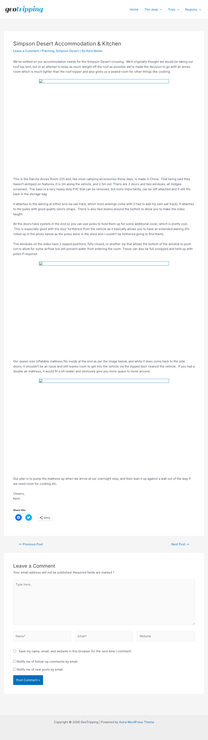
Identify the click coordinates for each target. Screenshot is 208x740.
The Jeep (151, 9)
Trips (171, 9)
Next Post (180, 544)
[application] (160, 9)
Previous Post (31, 544)
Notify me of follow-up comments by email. (47, 661)
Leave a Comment (26, 51)
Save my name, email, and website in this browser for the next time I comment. (75, 651)
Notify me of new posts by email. (40, 669)
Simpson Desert (67, 51)
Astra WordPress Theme (136, 722)
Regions (191, 9)
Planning (48, 51)
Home (134, 9)
